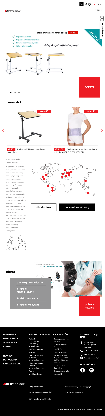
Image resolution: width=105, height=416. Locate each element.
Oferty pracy (10, 338)
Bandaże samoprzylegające (60, 363)
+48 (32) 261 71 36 (91, 351)
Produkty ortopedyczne (30, 282)
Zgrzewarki (58, 374)
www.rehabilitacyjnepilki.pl (75, 392)
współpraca (10, 342)
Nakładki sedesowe (60, 355)
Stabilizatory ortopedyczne (34, 345)
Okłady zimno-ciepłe (61, 371)
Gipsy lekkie (58, 368)
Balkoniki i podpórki (36, 355)
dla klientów (44, 207)
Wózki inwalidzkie (35, 374)
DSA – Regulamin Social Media (40, 399)
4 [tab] (19, 93)
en (99, 4)
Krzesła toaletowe (60, 344)
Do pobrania (10, 360)
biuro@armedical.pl (91, 358)
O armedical (10, 334)
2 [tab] (11, 93)
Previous (3, 130)
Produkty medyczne (28, 304)
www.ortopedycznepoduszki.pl (40, 392)
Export (7, 346)
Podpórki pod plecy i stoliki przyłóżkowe (61, 359)
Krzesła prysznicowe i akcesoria (61, 340)
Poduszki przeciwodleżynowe (36, 367)
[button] (98, 10)
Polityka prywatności (36, 387)
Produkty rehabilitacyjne (25, 290)
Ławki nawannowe (60, 352)
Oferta (89, 87)
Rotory (31, 371)
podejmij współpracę (77, 207)
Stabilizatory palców (36, 349)
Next (102, 130)
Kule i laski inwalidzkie (58, 348)
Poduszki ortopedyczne (34, 340)
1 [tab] (7, 93)
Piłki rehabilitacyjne (36, 363)
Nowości (8, 356)
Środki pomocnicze (27, 298)
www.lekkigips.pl (85, 387)
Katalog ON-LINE (12, 364)
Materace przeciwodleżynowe (36, 359)
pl (95, 4)
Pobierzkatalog (89, 306)
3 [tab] (15, 93)
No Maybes (98, 409)
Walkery (32, 352)
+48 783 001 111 (90, 354)
